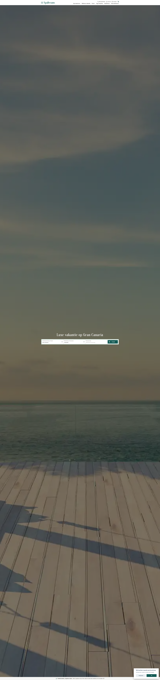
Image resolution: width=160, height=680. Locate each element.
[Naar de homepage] (48, 2)
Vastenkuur (107, 3)
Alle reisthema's (115, 3)
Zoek (113, 342)
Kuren (93, 3)
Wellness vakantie (86, 3)
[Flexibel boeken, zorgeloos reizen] (103, 678)
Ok (151, 675)
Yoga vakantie (99, 3)
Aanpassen (141, 675)
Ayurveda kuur (76, 3)
